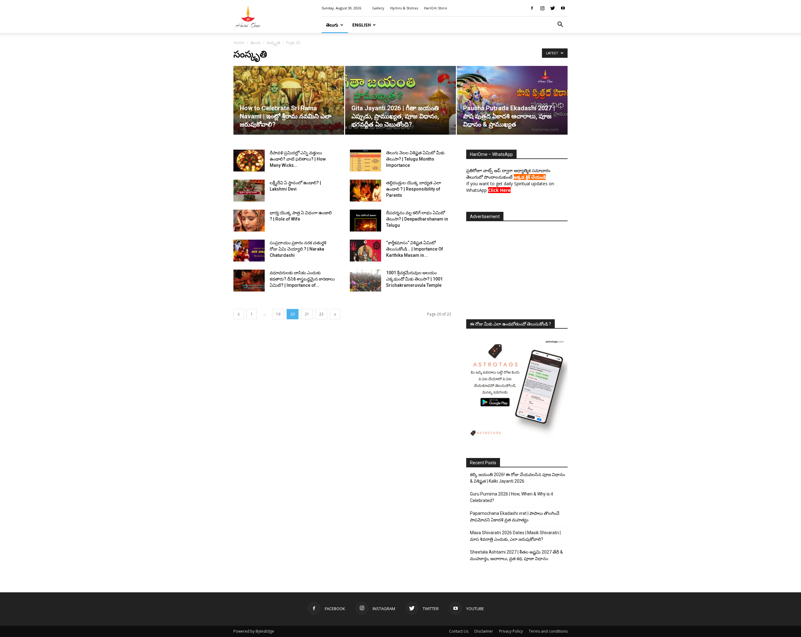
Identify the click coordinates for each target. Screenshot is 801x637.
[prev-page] (238, 314)
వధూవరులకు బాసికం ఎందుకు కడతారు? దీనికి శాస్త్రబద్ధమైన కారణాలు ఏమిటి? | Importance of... (302, 279)
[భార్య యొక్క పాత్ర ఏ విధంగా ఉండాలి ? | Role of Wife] (249, 220)
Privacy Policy (511, 631)
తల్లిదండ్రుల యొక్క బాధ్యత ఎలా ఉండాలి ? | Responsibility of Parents (413, 189)
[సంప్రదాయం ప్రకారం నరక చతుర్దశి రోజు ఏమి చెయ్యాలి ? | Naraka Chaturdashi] (249, 250)
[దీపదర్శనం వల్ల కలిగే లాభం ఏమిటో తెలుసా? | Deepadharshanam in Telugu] (365, 220)
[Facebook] (532, 8)
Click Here (499, 190)
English (361, 25)
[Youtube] (563, 8)
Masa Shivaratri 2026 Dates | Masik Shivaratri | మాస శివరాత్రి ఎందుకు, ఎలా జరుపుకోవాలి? (515, 536)
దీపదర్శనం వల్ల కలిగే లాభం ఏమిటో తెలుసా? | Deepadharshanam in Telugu (417, 219)
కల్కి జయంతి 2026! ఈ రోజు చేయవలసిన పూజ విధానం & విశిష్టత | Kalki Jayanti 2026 (517, 478)
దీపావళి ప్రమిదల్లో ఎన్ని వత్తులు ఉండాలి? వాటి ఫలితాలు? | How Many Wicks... (298, 159)
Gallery (378, 8)
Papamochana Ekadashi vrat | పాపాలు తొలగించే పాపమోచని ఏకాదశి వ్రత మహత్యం (514, 516)
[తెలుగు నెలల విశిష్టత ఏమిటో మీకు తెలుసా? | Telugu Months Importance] (365, 161)
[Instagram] (542, 8)
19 (278, 314)
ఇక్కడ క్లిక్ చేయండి (530, 177)
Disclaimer (483, 631)
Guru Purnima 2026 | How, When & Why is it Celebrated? (511, 497)
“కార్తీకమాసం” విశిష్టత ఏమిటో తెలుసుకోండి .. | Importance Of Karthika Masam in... (414, 249)
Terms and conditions (548, 631)
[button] (560, 25)
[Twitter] (552, 8)
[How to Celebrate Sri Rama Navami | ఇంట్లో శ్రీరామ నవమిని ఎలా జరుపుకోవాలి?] (288, 100)
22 (321, 314)
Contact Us (458, 631)
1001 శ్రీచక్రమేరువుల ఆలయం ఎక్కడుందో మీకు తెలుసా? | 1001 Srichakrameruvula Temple (414, 279)
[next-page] (335, 314)
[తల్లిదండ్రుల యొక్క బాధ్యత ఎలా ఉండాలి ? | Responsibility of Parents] (365, 191)
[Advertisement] (517, 268)
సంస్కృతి (273, 42)
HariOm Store (435, 8)
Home (238, 42)
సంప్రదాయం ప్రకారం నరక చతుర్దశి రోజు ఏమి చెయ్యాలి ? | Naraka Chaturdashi (298, 249)
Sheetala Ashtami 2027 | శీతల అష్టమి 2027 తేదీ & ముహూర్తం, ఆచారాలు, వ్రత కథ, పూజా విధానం (516, 555)
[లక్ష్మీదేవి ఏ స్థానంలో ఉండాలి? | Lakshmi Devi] (249, 191)
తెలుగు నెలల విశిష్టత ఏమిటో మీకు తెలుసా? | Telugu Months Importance (415, 159)
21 (307, 314)
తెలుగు (332, 25)
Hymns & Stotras (404, 8)
